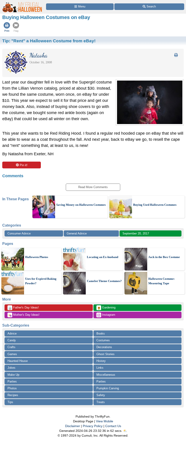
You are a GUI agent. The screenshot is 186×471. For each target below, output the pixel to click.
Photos (12, 388)
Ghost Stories (105, 354)
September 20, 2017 (135, 233)
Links (99, 367)
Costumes (103, 340)
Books (100, 333)
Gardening (106, 308)
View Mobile (104, 421)
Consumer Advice (19, 233)
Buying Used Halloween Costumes (154, 204)
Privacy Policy (93, 426)
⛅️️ (125, 431)
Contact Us (113, 426)
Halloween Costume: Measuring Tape (161, 281)
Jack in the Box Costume (164, 257)
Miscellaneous (105, 374)
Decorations (104, 347)
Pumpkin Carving (107, 388)
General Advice (77, 233)
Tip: (48, 40)
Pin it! (23, 165)
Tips (10, 402)
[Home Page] (22, 3)
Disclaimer (72, 426)
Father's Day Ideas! (23, 308)
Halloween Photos (36, 257)
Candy (11, 340)
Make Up (13, 374)
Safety (100, 395)
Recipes (12, 395)
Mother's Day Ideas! (23, 315)
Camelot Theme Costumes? (104, 281)
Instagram (108, 314)
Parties (12, 381)
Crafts (11, 347)
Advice (12, 333)
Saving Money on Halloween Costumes (81, 204)
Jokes (11, 367)
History (101, 361)
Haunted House (17, 361)
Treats (100, 402)
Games (12, 354)
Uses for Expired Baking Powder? (40, 281)
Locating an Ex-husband (102, 257)
